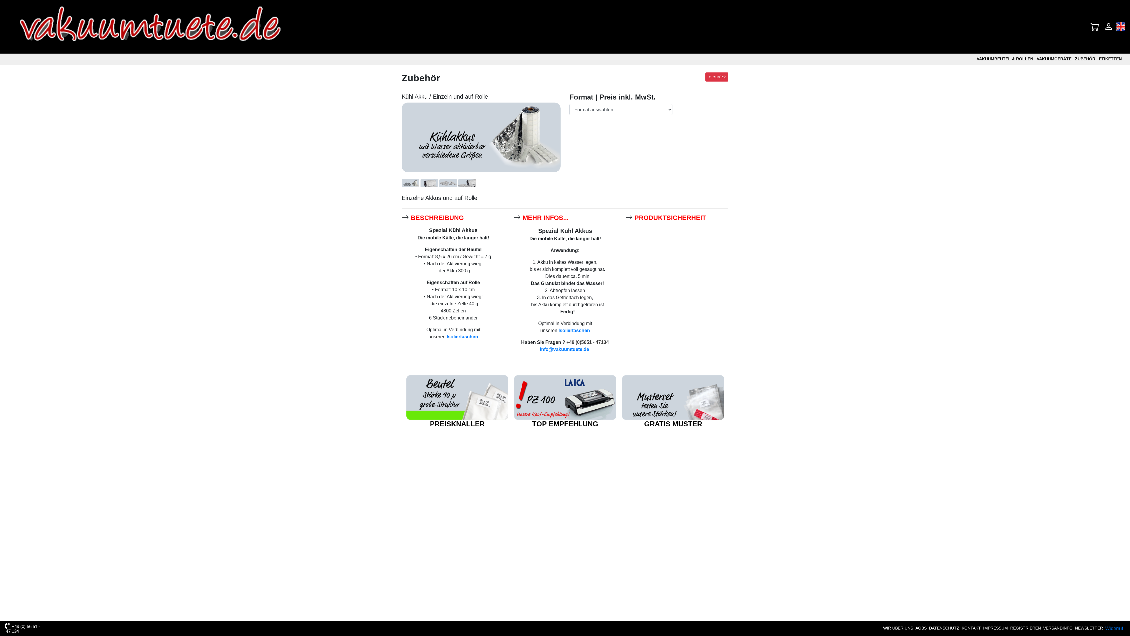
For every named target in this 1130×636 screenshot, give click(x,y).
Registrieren (1025, 628)
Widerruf (1114, 628)
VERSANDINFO (1058, 628)
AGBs (921, 628)
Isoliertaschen (462, 336)
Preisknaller (457, 424)
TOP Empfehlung (565, 424)
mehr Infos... (546, 217)
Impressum (995, 628)
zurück (719, 76)
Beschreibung (437, 217)
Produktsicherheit (670, 217)
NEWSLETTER (1089, 628)
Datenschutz (944, 628)
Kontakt (971, 628)
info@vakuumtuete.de (564, 349)
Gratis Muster (673, 424)
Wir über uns (898, 628)
